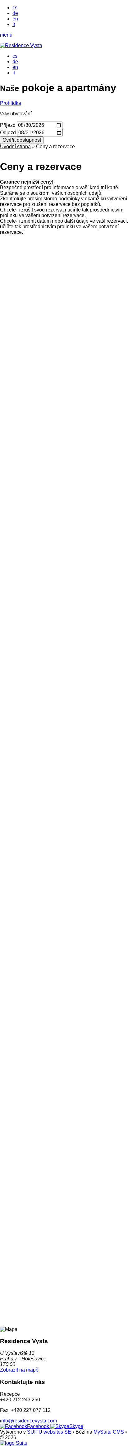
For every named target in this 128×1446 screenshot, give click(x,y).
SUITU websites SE (49, 1432)
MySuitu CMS (109, 1432)
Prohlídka (10, 103)
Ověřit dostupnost (21, 140)
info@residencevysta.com (28, 1420)
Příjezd (8, 125)
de (15, 13)
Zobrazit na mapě (19, 1370)
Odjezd (8, 132)
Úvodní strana (15, 146)
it (13, 24)
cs (14, 7)
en (15, 18)
